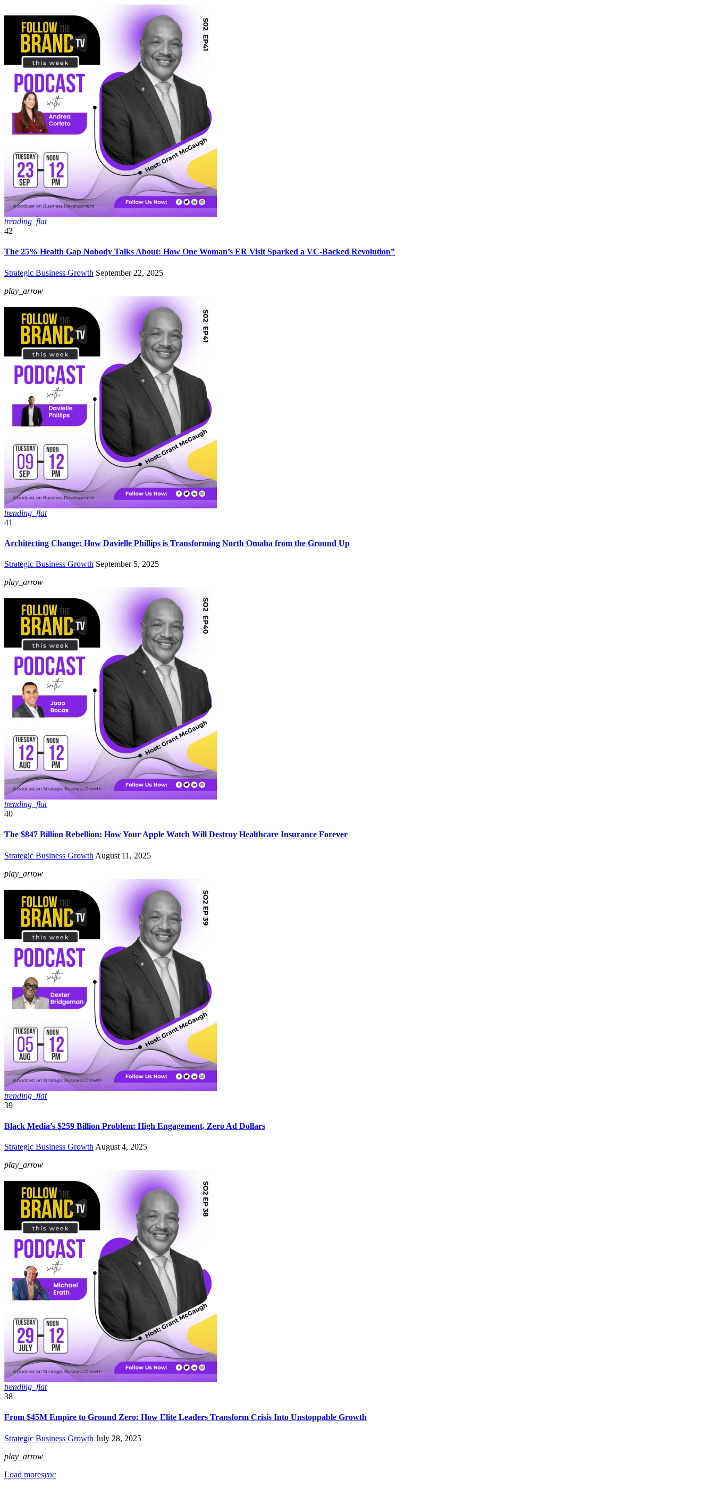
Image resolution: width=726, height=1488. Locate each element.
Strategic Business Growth (49, 272)
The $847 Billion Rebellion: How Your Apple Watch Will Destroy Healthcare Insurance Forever (176, 834)
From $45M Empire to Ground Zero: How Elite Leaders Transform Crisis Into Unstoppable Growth (185, 1417)
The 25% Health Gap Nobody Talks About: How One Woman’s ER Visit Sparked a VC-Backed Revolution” (199, 251)
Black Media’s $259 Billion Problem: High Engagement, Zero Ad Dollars (134, 1125)
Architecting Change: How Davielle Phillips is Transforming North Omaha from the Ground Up (177, 543)
